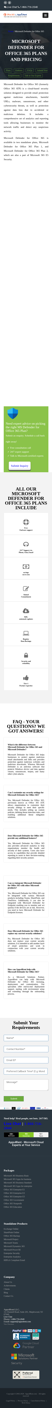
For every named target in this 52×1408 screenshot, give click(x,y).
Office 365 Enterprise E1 (14, 1189)
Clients (7, 1289)
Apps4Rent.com (31, 1394)
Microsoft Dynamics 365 (14, 1246)
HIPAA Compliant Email (14, 1260)
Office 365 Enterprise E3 (14, 1193)
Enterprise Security (12, 1253)
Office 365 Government (14, 1200)
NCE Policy (26, 1403)
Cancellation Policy (38, 1401)
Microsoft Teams (11, 1243)
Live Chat (11, 7)
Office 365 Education (13, 1207)
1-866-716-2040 (29, 7)
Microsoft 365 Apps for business (17, 1179)
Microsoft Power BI (12, 1250)
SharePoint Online (11, 1232)
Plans (8, 70)
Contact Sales (24, 201)
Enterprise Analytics (12, 1257)
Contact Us (8, 1296)
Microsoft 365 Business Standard (18, 1183)
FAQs (29, 70)
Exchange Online (11, 1229)
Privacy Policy (23, 1401)
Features (18, 70)
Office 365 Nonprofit (13, 1203)
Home (10, 31)
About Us (8, 1282)
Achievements (10, 1285)
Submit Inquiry (19, 465)
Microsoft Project (11, 1239)
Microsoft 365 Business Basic (16, 1176)
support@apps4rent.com (20, 1321)
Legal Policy (11, 1401)
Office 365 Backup (12, 1236)
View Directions (9, 1324)
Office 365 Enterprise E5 (14, 1196)
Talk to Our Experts (33, 75)
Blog (6, 1292)
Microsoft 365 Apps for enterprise (18, 1186)
